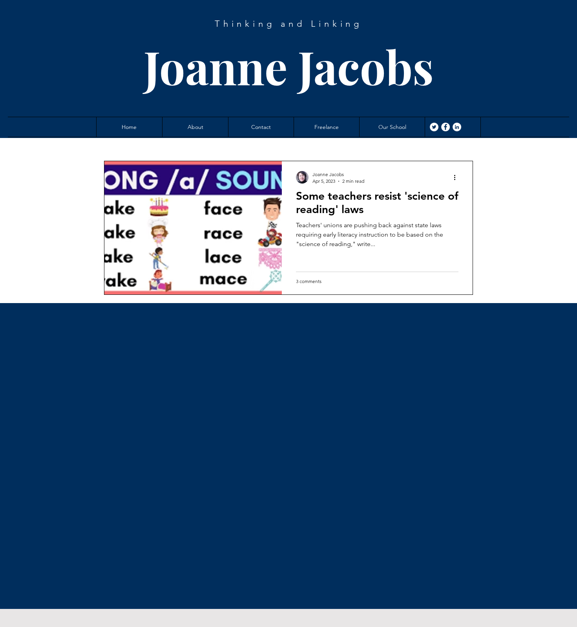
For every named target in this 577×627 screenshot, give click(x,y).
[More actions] (457, 177)
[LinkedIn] (457, 127)
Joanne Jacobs (289, 66)
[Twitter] (434, 127)
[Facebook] (445, 127)
